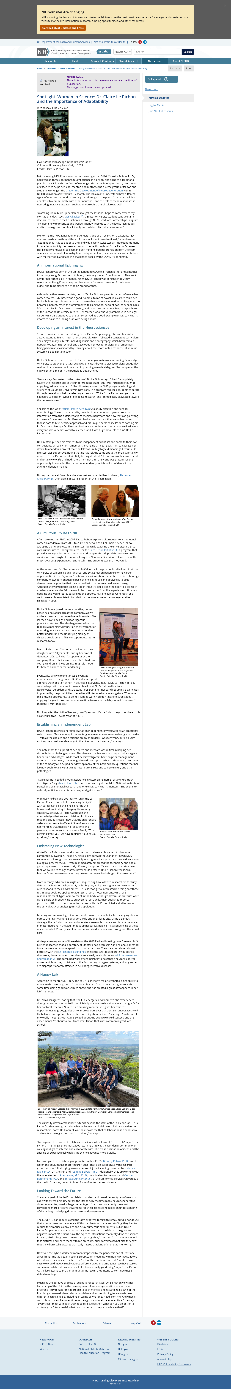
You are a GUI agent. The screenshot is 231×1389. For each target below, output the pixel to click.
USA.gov (123, 1354)
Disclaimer (163, 1344)
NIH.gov (122, 1344)
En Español (154, 79)
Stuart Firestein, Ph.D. (75, 409)
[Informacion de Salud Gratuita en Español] (103, 51)
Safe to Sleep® (87, 1344)
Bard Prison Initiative (102, 550)
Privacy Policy (165, 1354)
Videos (44, 1349)
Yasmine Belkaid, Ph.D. (84, 1171)
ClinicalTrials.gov (128, 1359)
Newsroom (151, 89)
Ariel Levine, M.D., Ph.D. (74, 1175)
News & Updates (159, 98)
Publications (79, 1323)
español (135, 1323)
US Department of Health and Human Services (63, 42)
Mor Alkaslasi (72, 216)
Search (188, 52)
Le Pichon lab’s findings (72, 951)
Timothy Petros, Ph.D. (116, 1161)
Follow (133, 42)
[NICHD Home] (64, 52)
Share (173, 68)
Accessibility (164, 1359)
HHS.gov (123, 1349)
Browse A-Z (121, 52)
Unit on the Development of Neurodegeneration (94, 190)
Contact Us (51, 1323)
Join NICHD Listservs (161, 111)
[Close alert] (225, 5)
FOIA (160, 1349)
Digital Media (156, 105)
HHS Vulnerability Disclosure (174, 1364)
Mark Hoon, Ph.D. (69, 783)
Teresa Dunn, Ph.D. (76, 1178)
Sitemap (107, 1323)
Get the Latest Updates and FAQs (63, 28)
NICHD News (47, 1344)
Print (189, 68)
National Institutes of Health (109, 42)
